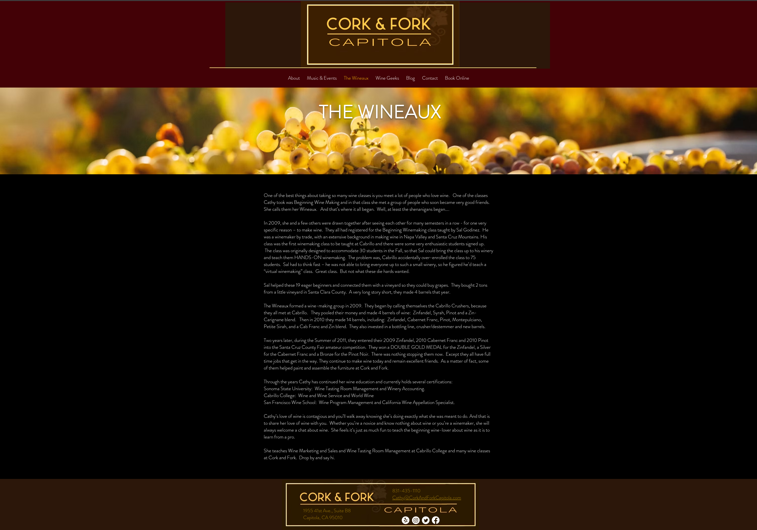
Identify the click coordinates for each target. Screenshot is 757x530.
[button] (430, 76)
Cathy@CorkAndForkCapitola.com (426, 497)
